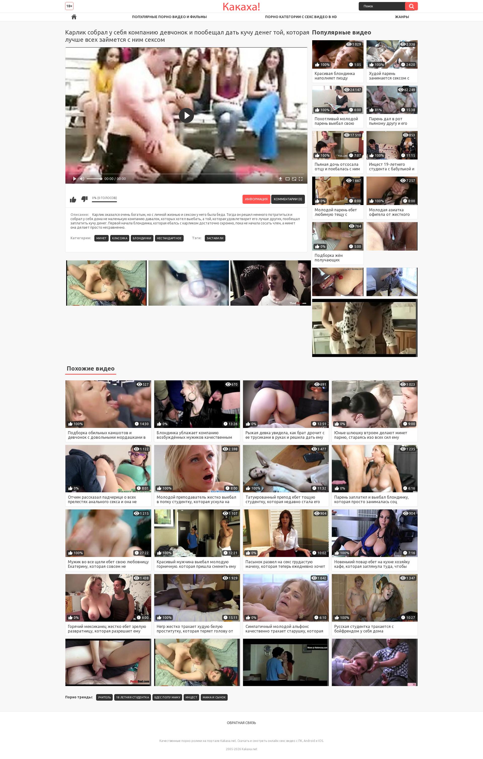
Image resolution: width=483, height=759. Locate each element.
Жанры (402, 17)
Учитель (104, 697)
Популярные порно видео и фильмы (169, 17)
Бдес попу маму (167, 697)
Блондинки (142, 238)
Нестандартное (169, 238)
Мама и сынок (214, 697)
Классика (119, 238)
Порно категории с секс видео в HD (301, 17)
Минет (101, 238)
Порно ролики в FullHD (74, 17)
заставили (215, 238)
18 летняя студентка (132, 697)
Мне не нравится (84, 199)
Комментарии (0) (288, 199)
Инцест (191, 697)
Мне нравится (73, 199)
